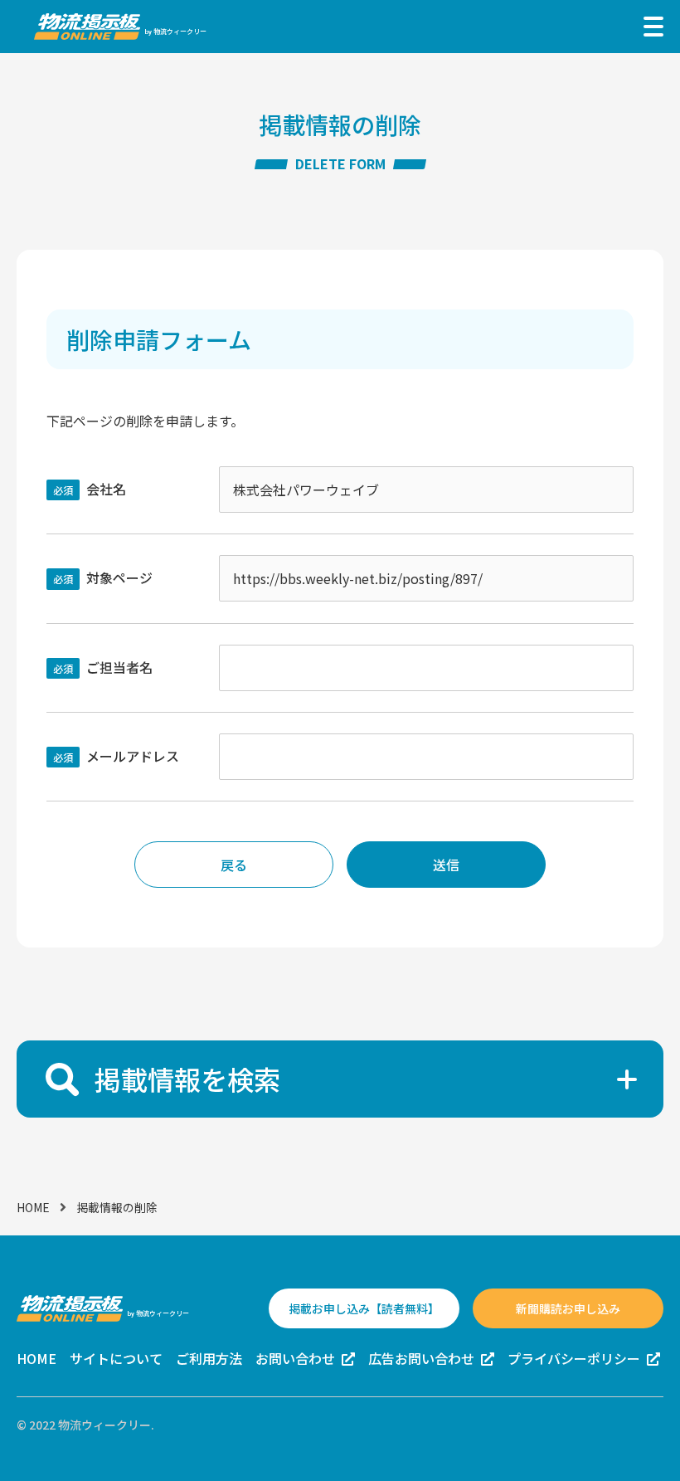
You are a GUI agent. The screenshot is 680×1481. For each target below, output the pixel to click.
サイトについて (116, 1358)
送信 (446, 864)
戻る (234, 864)
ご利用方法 (209, 1358)
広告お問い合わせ (421, 1358)
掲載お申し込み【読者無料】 (364, 1308)
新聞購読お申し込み (568, 1308)
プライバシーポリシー (574, 1358)
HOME (33, 1207)
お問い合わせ (295, 1358)
